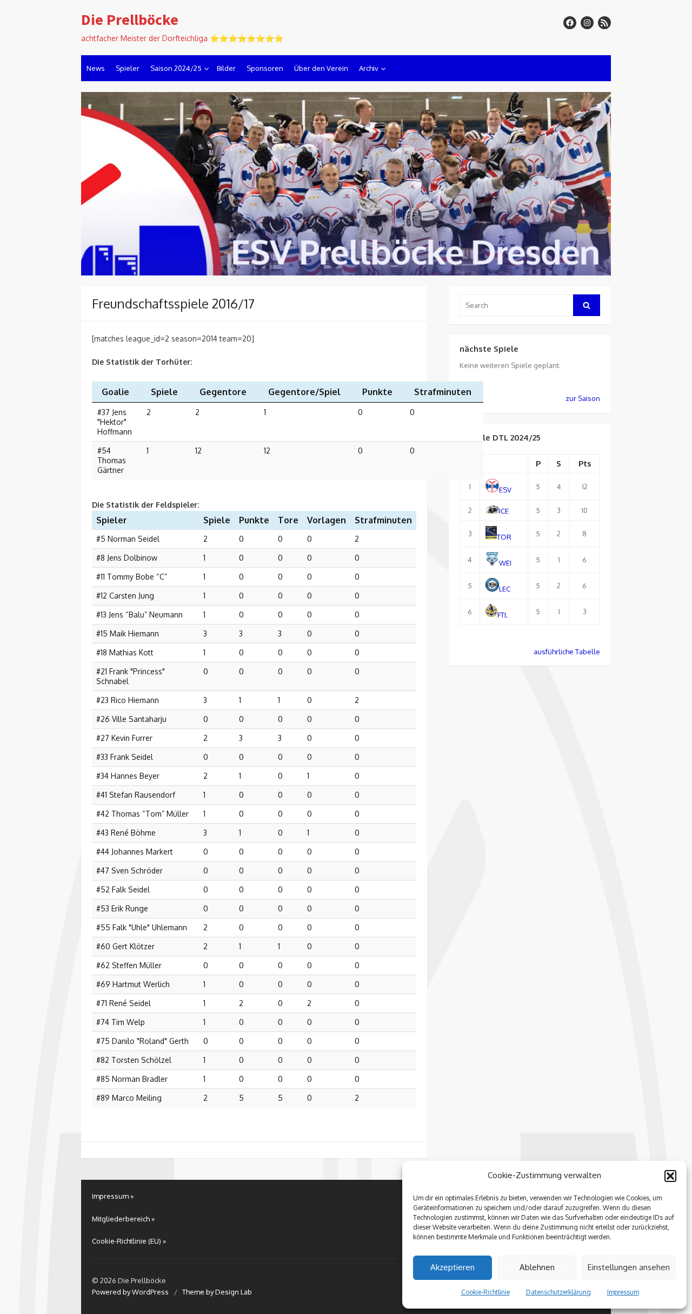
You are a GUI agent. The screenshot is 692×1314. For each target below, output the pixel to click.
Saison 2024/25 (176, 68)
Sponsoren (265, 68)
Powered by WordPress (130, 1291)
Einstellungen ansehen (629, 1267)
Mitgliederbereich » (123, 1218)
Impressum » (113, 1196)
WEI (505, 563)
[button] (670, 1176)
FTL (502, 614)
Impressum (623, 1292)
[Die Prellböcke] (346, 184)
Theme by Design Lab (217, 1291)
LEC (504, 588)
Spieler (127, 68)
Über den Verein (321, 68)
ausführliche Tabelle (567, 651)
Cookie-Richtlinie (485, 1292)
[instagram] (587, 22)
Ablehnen (537, 1267)
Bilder (226, 68)
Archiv (368, 68)
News (95, 68)
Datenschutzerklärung (558, 1292)
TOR (504, 537)
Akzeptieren (452, 1267)
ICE (504, 511)
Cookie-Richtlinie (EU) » (129, 1241)
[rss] (604, 22)
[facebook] (569, 22)
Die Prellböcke (129, 20)
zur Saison (582, 398)
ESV (505, 489)
